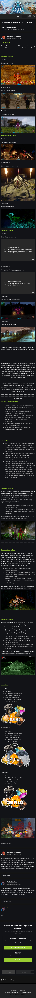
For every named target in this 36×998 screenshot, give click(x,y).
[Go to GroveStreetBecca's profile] (3, 37)
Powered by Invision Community (18, 994)
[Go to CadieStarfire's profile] (3, 883)
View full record (6, 843)
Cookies (22, 990)
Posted (14, 38)
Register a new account (18, 947)
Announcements (19, 29)
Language (14, 990)
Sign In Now (18, 960)
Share (9, 972)
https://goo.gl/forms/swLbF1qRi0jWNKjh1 (19, 588)
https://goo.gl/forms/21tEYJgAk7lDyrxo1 (16, 518)
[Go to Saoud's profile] (3, 909)
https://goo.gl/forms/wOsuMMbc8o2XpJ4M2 (17, 653)
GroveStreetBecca (10, 27)
